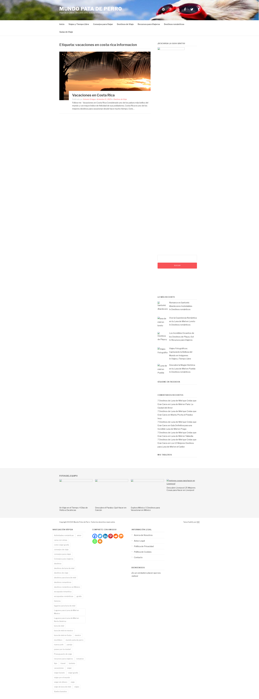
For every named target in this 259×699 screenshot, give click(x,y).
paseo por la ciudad (62, 649)
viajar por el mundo (62, 677)
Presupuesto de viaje (63, 654)
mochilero (58, 640)
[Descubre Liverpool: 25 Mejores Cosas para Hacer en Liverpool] (183, 483)
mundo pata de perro (74, 640)
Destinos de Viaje (125, 24)
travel (63, 663)
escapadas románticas (63, 596)
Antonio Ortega (89, 99)
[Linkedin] (105, 536)
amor (79, 535)
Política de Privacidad (144, 546)
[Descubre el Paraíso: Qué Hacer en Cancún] (111, 481)
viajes (76, 687)
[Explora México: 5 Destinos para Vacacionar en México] (147, 481)
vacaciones (59, 668)
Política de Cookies (142, 552)
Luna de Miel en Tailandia (182, 436)
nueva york (58, 644)
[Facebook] (94, 536)
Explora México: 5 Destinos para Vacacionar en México (145, 508)
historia (57, 601)
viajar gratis (73, 673)
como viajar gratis (61, 545)
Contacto (138, 557)
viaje (73, 682)
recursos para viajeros (63, 659)
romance (80, 659)
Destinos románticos (174, 24)
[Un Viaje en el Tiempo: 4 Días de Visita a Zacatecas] (75, 481)
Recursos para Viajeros (149, 24)
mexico (78, 635)
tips (55, 663)
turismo (72, 663)
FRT (198, 522)
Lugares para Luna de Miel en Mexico (66, 611)
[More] (100, 541)
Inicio (61, 24)
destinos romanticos (62, 582)
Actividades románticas (64, 535)
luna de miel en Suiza (62, 635)
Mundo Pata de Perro (90, 9)
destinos (57, 563)
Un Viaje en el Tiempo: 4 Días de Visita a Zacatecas (73, 508)
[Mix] (121, 536)
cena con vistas (60, 540)
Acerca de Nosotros (143, 535)
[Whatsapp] (94, 541)
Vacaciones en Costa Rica (93, 95)
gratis (79, 596)
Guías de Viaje (66, 32)
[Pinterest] (110, 536)
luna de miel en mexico (63, 630)
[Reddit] (115, 536)
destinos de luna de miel (64, 568)
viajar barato (59, 673)
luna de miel (59, 626)
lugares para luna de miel (64, 606)
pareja (69, 644)
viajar (69, 668)
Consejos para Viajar (103, 24)
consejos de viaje (61, 549)
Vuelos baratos (60, 691)
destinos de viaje (61, 573)
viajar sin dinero (60, 682)
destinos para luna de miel (65, 577)
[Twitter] (100, 536)
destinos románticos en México (67, 587)
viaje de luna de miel (62, 687)
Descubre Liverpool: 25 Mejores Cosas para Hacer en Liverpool (181, 489)
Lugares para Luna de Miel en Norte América (66, 619)
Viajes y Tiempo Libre (79, 24)
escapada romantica (62, 591)
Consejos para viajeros (63, 559)
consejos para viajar (62, 554)
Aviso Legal (139, 541)
